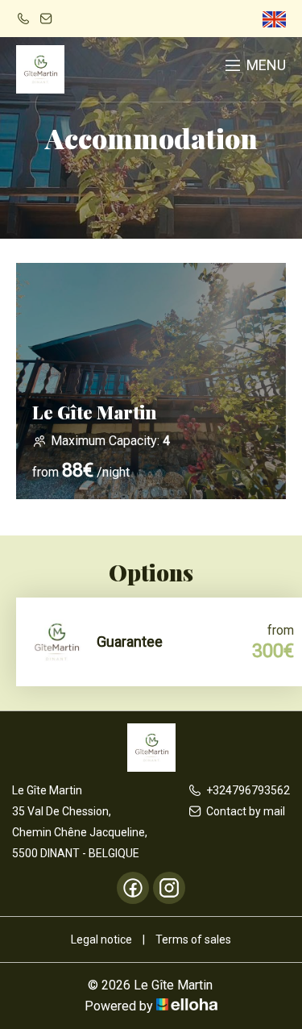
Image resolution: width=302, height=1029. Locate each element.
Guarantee (130, 641)
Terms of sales (193, 939)
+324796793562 (248, 790)
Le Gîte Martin (94, 412)
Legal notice (101, 939)
